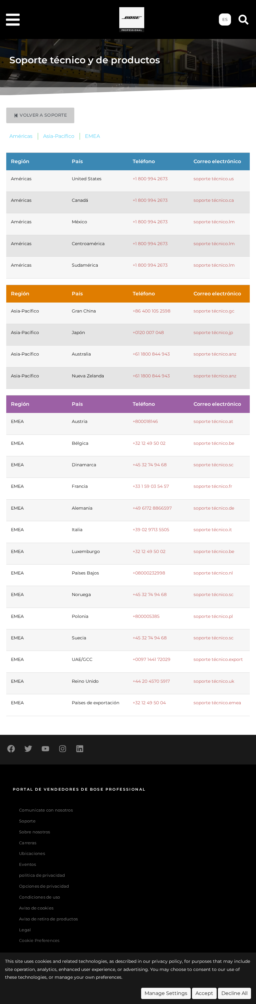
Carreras (27, 843)
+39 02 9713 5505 (151, 529)
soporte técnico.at (213, 421)
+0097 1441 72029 (151, 659)
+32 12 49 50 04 (149, 703)
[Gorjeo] (28, 749)
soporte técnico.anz (215, 354)
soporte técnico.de (214, 508)
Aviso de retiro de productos (48, 919)
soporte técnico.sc (214, 465)
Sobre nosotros (34, 832)
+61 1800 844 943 (151, 354)
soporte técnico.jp (213, 332)
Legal (25, 930)
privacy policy (167, 961)
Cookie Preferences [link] (39, 940)
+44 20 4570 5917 (151, 681)
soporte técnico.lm (214, 222)
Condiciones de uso (39, 897)
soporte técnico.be (214, 443)
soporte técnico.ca (214, 200)
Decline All (234, 993)
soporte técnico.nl (213, 573)
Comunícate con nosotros (46, 810)
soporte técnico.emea (217, 703)
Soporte (27, 821)
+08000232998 (149, 573)
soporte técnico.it (213, 529)
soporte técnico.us (214, 179)
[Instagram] (62, 749)
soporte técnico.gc (214, 311)
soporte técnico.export (218, 659)
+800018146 (145, 421)
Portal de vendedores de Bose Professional (79, 789)
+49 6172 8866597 (152, 508)
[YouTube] (45, 749)
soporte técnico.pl (213, 616)
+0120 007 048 (148, 332)
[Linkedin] (79, 749)
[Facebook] (11, 749)
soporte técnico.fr (213, 486)
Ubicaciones (32, 853)
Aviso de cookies (36, 908)
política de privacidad (42, 875)
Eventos (27, 864)
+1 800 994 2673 (150, 179)
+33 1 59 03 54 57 (151, 486)
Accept (204, 993)
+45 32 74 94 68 (150, 465)
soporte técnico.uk (214, 681)
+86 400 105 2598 (151, 311)
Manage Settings (166, 993)
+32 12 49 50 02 (149, 443)
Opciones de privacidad (44, 886)
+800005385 (146, 616)
